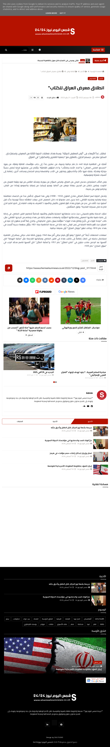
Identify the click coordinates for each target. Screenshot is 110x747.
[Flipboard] (43, 292)
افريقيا (58, 618)
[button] (98, 50)
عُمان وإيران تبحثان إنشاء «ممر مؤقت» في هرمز (71, 453)
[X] (76, 280)
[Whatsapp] (32, 280)
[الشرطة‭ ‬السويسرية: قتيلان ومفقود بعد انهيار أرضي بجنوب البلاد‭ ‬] (28, 356)
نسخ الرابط (101, 268)
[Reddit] (51, 280)
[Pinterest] (57, 280)
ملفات (51, 624)
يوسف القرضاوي (30, 624)
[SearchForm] (6, 50)
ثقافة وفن (71, 71)
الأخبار (82, 71)
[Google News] (66, 292)
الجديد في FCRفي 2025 (95, 372)
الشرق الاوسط (47, 618)
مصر (72, 624)
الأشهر (90, 421)
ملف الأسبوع (62, 624)
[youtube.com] (54, 722)
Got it (63, 13)
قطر (94, 624)
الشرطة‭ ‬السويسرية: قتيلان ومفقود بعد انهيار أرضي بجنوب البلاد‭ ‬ (30, 373)
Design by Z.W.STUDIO (54, 737)
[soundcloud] (83, 406)
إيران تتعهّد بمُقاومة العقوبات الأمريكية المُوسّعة (69, 466)
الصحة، (35, 618)
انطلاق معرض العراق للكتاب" (51, 71)
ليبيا (88, 624)
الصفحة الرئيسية (96, 71)
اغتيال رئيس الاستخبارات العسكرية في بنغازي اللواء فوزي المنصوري (48, 60)
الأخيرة (55, 421)
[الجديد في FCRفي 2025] (81, 356)
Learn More (51, 13)
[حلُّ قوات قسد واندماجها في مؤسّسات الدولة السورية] (100, 444)
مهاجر (42, 624)
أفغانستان (87, 618)
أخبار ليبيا (81, 60)
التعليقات (20, 421)
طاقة (102, 624)
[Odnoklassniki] (38, 280)
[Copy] (8, 268)
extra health (99, 618)
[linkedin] (70, 280)
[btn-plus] (38, 97)
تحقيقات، (16, 618)
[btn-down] (31, 97)
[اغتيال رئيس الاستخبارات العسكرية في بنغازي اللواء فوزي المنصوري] (88, 61)
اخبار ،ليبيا (77, 618)
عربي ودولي (97, 662)
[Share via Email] (20, 280)
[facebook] (91, 406)
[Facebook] (83, 280)
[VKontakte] (45, 280)
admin (89, 393)
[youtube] (87, 406)
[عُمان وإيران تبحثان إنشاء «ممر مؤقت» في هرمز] (100, 457)
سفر (7, 618)
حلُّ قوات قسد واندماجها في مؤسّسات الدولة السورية (68, 440)
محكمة (80, 624)
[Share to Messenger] (26, 280)
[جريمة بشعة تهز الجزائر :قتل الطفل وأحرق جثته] (100, 431)
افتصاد (67, 618)
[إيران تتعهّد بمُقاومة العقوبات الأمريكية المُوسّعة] (100, 470)
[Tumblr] (64, 280)
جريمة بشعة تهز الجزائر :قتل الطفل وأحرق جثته (71, 427)
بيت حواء (26, 618)
